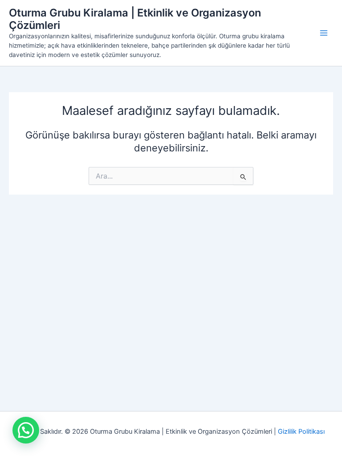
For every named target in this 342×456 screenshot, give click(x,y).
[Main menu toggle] (323, 33)
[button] (25, 430)
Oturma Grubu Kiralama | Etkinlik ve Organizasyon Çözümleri (135, 19)
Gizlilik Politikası (301, 432)
